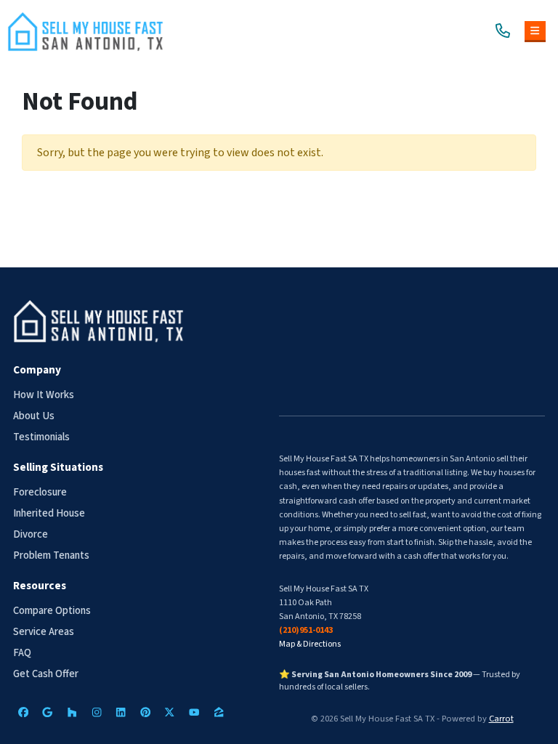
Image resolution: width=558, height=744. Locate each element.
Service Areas (43, 631)
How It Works (43, 395)
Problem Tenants (51, 555)
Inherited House (49, 513)
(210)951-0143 (306, 630)
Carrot (501, 718)
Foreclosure (40, 492)
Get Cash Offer (45, 674)
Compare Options (52, 610)
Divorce (30, 534)
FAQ (22, 652)
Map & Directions (310, 644)
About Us (33, 416)
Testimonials (41, 437)
